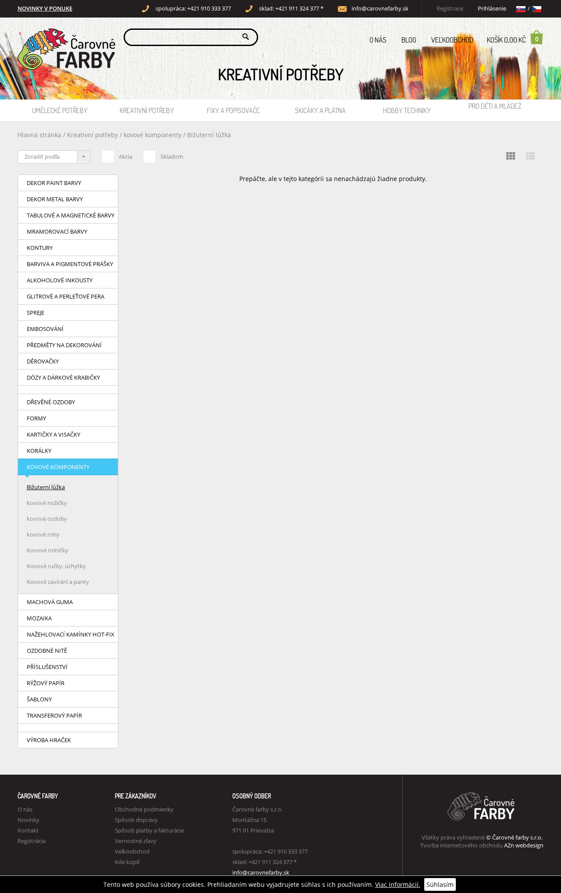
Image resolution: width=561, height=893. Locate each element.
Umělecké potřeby (60, 110)
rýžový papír (45, 683)
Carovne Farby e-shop (65, 36)
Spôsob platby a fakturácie (149, 830)
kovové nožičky (47, 503)
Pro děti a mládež (495, 106)
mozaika (39, 618)
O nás (378, 39)
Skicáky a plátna (320, 110)
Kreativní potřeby (147, 110)
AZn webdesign (523, 845)
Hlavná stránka (39, 135)
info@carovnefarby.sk (380, 8)
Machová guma (50, 602)
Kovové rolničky (47, 550)
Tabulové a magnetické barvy (70, 215)
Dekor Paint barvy (54, 183)
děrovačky (43, 361)
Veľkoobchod (452, 39)
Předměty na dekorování (64, 345)
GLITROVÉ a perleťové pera (65, 296)
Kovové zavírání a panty (58, 582)
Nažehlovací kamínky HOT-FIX (70, 634)
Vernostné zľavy (135, 841)
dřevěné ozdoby (51, 402)
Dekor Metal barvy (55, 199)
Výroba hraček (49, 740)
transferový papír (54, 715)
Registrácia (32, 841)
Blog (408, 39)
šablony (39, 699)
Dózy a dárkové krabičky (63, 377)
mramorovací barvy (57, 231)
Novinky (28, 820)
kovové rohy (43, 534)
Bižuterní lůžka (209, 135)
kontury (40, 248)
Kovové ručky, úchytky (56, 566)
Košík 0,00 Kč (513, 39)
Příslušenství (47, 667)
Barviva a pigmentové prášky (70, 264)
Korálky (39, 451)
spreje (35, 313)
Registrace (450, 8)
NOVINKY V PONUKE (45, 8)
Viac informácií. (397, 884)
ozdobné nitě (47, 651)
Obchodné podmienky (144, 809)
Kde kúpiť (127, 862)
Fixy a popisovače (233, 110)
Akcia (125, 156)
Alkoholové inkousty (59, 280)
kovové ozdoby (47, 519)
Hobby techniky (407, 110)
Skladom (171, 156)
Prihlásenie (492, 8)
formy (36, 418)
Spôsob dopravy (136, 820)
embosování (45, 329)
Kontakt (28, 830)
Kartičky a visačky (53, 434)
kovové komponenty (152, 135)
